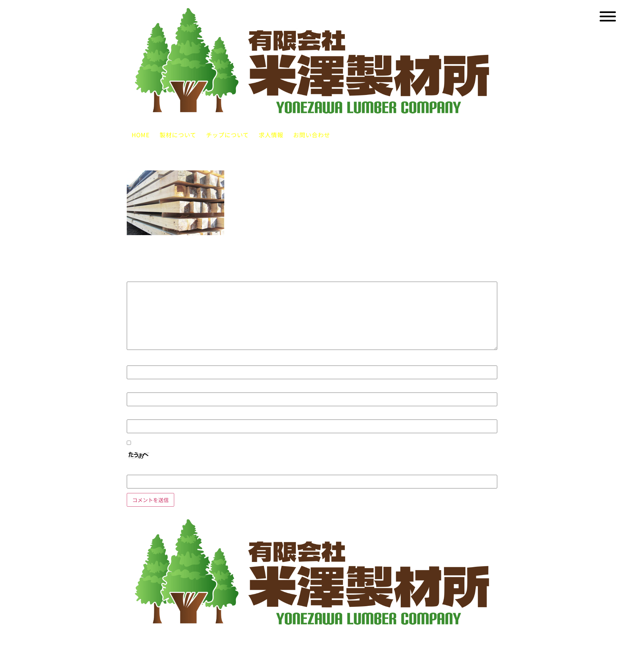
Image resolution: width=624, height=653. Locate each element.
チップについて (227, 134)
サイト (136, 416)
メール (140, 389)
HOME (141, 134)
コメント (143, 278)
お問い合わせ (311, 134)
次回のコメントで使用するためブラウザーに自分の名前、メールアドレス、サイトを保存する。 (265, 443)
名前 (137, 362)
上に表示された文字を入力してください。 (185, 471)
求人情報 (271, 134)
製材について (178, 134)
